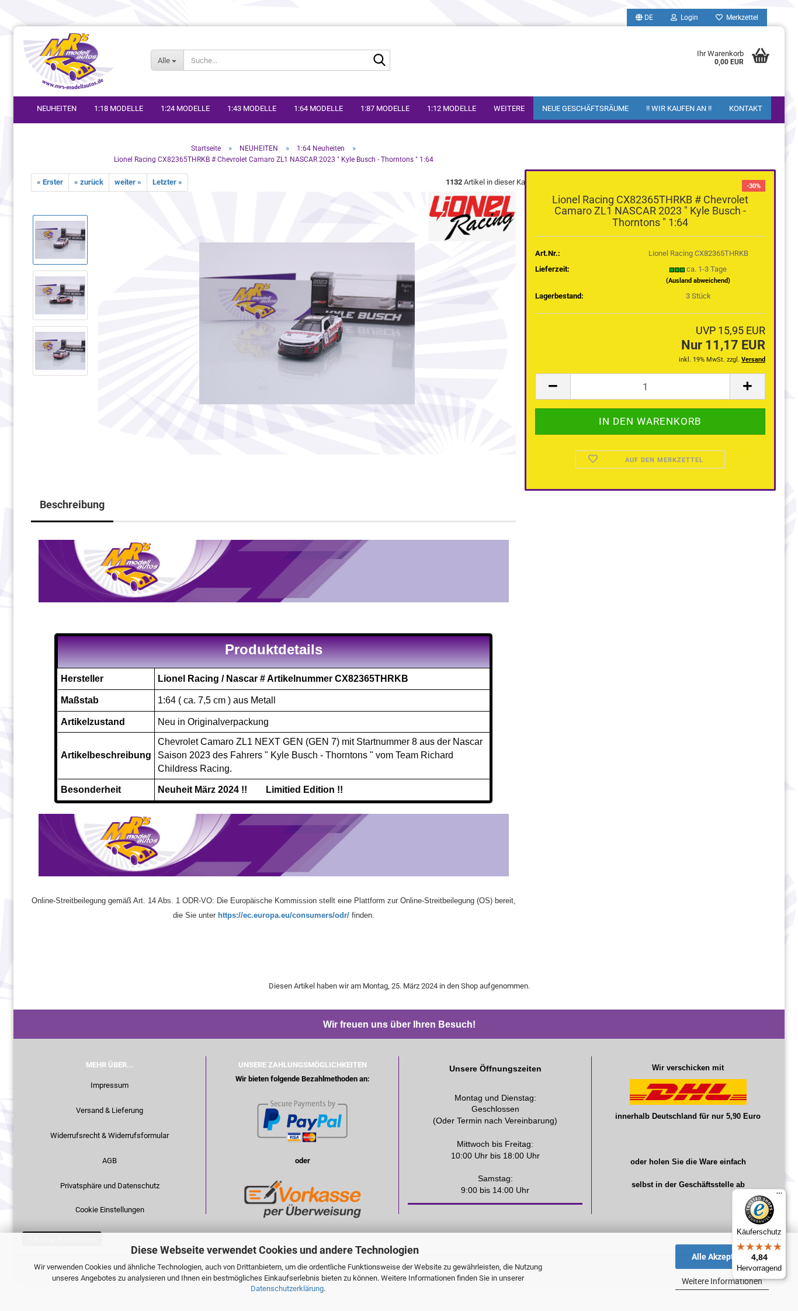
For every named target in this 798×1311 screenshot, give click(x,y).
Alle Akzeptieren (722, 1256)
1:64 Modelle (318, 108)
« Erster (50, 182)
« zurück (88, 182)
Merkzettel (740, 17)
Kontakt (745, 108)
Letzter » (167, 182)
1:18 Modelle (118, 108)
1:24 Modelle (185, 108)
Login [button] (687, 17)
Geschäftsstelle (706, 1184)
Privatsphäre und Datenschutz (109, 1185)
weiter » (128, 182)
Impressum (110, 1085)
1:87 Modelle (385, 108)
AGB (109, 1160)
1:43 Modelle (251, 108)
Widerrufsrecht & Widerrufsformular (109, 1135)
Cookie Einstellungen (109, 1209)
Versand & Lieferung (109, 1110)
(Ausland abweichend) (698, 281)
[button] (644, 17)
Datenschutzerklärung (287, 1288)
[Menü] (779, 1196)
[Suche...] (379, 60)
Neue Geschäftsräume (585, 108)
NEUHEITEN (57, 108)
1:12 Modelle (451, 108)
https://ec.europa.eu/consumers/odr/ (283, 915)
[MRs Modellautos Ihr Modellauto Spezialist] (77, 61)
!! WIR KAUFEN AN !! (679, 108)
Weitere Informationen (722, 1281)
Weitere (509, 108)
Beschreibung (72, 504)
